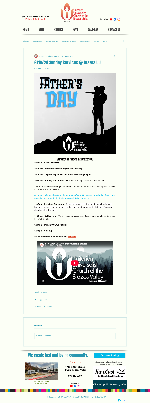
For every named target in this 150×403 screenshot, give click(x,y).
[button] (124, 41)
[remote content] (75, 263)
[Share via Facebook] (35, 299)
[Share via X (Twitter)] (41, 299)
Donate (96, 41)
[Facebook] (115, 19)
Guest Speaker (85, 41)
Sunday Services (41, 292)
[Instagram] (118, 19)
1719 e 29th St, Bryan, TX (35, 19)
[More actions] (114, 56)
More (105, 41)
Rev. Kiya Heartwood (69, 41)
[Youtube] (111, 19)
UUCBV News (37, 41)
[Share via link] (46, 299)
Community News (52, 41)
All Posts (26, 41)
